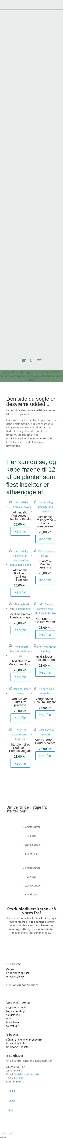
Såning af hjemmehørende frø (24, 1039)
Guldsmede (13, 1014)
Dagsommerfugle (16, 1007)
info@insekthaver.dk (27, 1074)
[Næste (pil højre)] (5, 1137)
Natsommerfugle (16, 1011)
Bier (8, 1018)
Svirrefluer (12, 1025)
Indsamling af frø (16, 1043)
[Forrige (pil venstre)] (1, 1137)
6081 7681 (17, 1077)
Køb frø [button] (20, 531)
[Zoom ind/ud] (1, 1133)
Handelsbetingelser (17, 973)
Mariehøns (12, 1022)
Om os (10, 969)
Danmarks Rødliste (17, 1047)
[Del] (8, 1133)
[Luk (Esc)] (11, 1133)
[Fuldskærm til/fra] (5, 1133)
